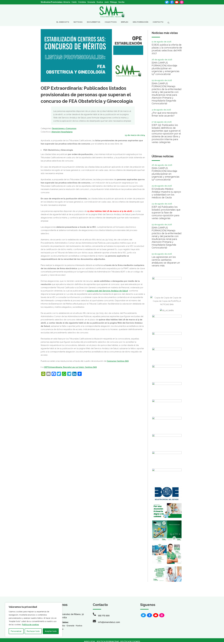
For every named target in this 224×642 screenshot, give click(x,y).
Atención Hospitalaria (61, 132)
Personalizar (16, 631)
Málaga (113, 2)
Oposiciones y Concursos (64, 128)
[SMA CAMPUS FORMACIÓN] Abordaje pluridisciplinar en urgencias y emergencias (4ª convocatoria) (165, 68)
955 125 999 (104, 615)
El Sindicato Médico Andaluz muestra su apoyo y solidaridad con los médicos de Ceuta (166, 193)
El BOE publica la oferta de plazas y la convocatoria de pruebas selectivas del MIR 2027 (167, 49)
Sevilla (121, 2)
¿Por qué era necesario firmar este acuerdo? (164, 114)
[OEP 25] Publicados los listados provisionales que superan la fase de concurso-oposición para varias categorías (166, 212)
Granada (91, 2)
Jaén (106, 2)
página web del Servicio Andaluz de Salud (107, 291)
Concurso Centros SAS (118, 361)
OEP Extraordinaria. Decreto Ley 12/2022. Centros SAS (70, 367)
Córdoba (82, 2)
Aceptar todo (51, 631)
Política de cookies (30, 625)
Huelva (100, 2)
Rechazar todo (33, 631)
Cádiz (74, 2)
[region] (33, 620)
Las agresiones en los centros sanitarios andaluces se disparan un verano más (166, 261)
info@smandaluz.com (109, 622)
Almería (66, 2)
